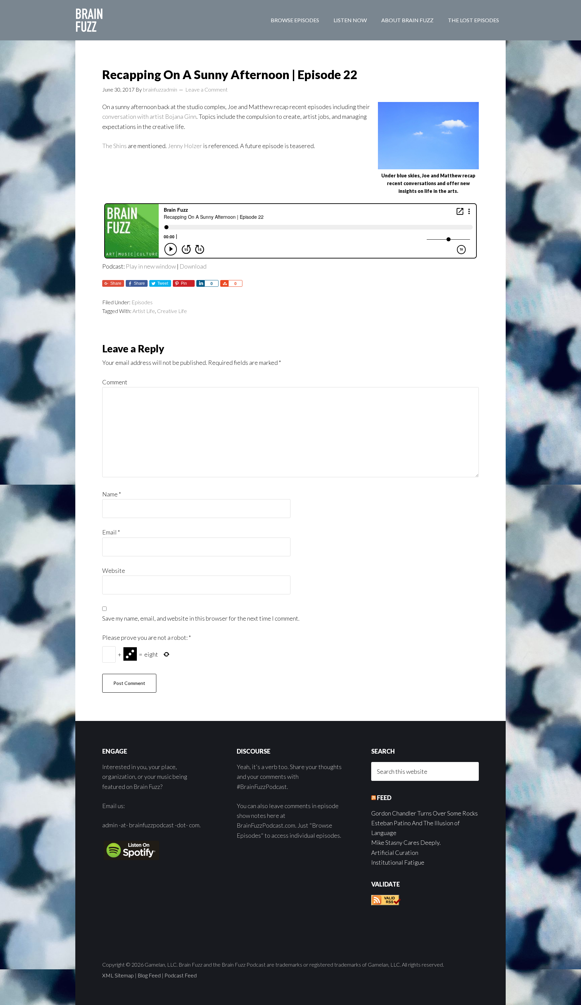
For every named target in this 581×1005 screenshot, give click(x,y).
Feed (384, 797)
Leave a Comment (206, 89)
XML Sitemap (118, 975)
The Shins (114, 145)
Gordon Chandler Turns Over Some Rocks (424, 813)
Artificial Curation (394, 852)
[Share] (200, 283)
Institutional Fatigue (397, 862)
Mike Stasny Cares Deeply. (406, 842)
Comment (114, 382)
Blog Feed (149, 975)
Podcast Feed (180, 975)
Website (113, 570)
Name (111, 494)
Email (111, 532)
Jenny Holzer (185, 145)
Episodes (142, 302)
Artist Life (143, 311)
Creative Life (172, 311)
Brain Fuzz (129, 20)
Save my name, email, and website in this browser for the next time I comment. (201, 618)
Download (193, 266)
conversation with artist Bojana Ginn (149, 116)
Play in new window (151, 266)
